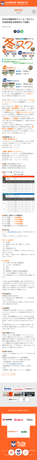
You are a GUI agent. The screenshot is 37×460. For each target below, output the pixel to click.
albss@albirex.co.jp (14, 232)
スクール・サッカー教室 (8, 374)
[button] (18, 452)
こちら (18, 164)
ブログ (16, 321)
